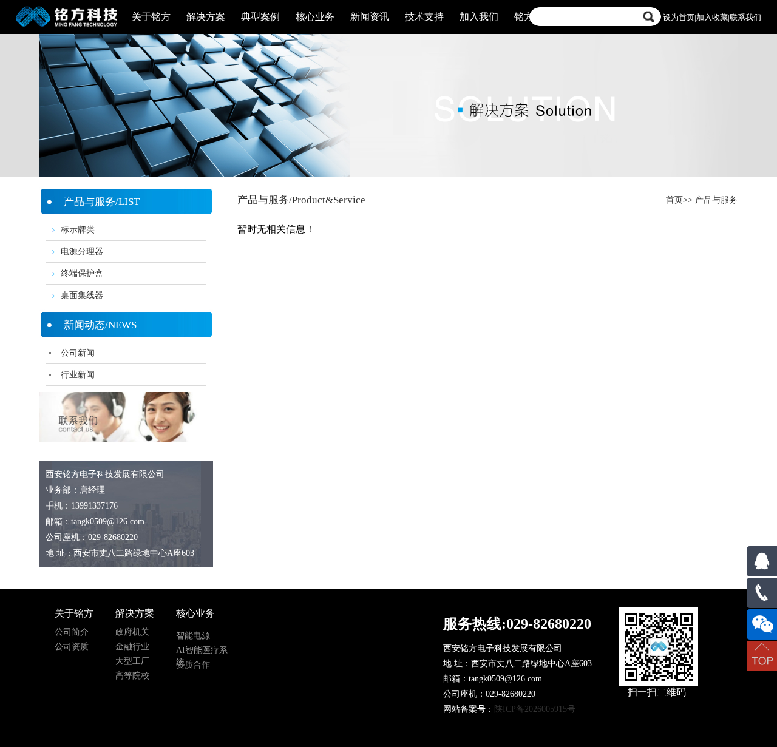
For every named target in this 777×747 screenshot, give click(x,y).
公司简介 (72, 632)
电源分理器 (82, 251)
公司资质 (72, 646)
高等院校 (132, 675)
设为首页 (678, 17)
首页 (674, 199)
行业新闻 (78, 374)
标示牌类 (78, 229)
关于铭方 (151, 17)
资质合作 (193, 664)
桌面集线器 (82, 295)
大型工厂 (132, 661)
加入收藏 (712, 17)
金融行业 (132, 646)
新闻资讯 (369, 17)
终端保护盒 (82, 273)
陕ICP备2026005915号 (534, 709)
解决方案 (205, 17)
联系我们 (745, 17)
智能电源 (193, 635)
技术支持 (424, 17)
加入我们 (479, 17)
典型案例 (260, 17)
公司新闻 (78, 352)
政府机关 (132, 632)
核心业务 (315, 17)
